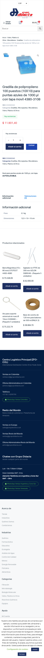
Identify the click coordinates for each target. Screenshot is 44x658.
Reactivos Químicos (9, 600)
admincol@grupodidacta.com (13, 386)
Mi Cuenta (6, 616)
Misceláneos (11, 40)
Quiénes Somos (8, 522)
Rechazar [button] (22, 654)
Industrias (6, 518)
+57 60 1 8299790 (9, 394)
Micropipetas (23, 108)
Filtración (5, 585)
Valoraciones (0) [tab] (30, 197)
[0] (20, 23)
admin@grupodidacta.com (12, 445)
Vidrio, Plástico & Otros (10, 110)
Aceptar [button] (35, 649)
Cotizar (32, 145)
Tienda (4, 514)
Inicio (4, 37)
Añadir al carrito (14, 147)
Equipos (5, 604)
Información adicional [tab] (7, 197)
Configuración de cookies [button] (17, 649)
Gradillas (20, 40)
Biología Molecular (9, 592)
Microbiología (7, 588)
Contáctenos (7, 525)
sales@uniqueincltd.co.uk (11, 427)
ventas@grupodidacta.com (12, 436)
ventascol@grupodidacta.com (13, 377)
